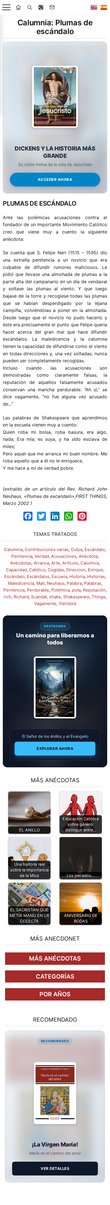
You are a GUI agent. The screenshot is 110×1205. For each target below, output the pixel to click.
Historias (96, 576)
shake (55, 596)
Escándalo (95, 549)
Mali (40, 583)
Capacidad (16, 569)
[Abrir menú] (6, 7)
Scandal (39, 596)
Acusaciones (63, 556)
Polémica (60, 590)
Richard (21, 596)
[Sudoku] (41, 7)
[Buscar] (29, 7)
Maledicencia (21, 583)
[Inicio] (18, 7)
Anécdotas (20, 563)
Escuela (59, 576)
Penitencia (21, 556)
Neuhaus (56, 583)
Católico (37, 569)
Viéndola (67, 603)
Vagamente (45, 603)
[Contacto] (52, 7)
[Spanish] (103, 7)
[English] (94, 7)
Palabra (74, 583)
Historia (77, 576)
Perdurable (38, 590)
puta (76, 590)
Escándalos (38, 576)
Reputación (94, 590)
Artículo (70, 563)
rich (7, 596)
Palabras (92, 583)
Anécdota (88, 556)
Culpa (76, 549)
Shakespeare (76, 596)
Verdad (42, 556)
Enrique (95, 569)
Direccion (75, 569)
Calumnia (13, 549)
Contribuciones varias (47, 549)
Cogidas (56, 569)
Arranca (41, 563)
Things (98, 596)
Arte (55, 563)
